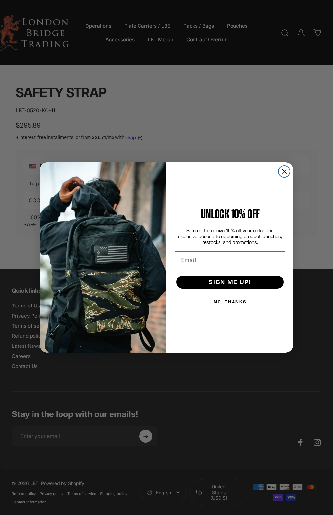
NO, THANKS (230, 301)
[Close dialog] (284, 171)
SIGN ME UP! (230, 281)
